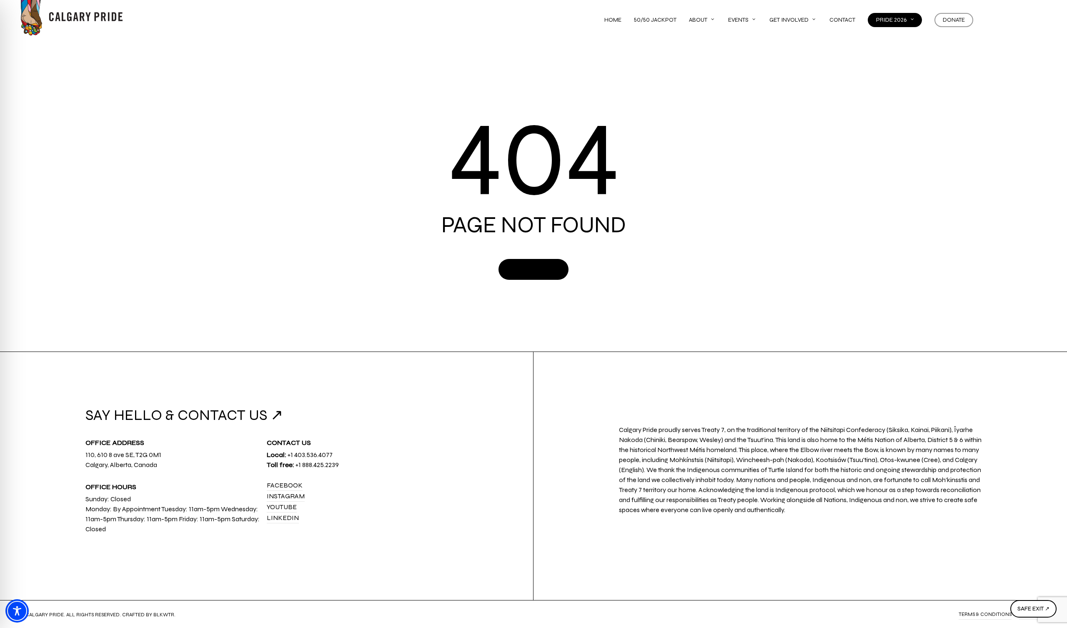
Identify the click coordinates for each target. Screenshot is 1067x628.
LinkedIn (283, 518)
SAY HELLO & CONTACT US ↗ (184, 415)
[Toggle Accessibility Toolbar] (17, 611)
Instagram (286, 496)
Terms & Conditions (985, 614)
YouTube (282, 507)
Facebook (285, 485)
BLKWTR (163, 615)
